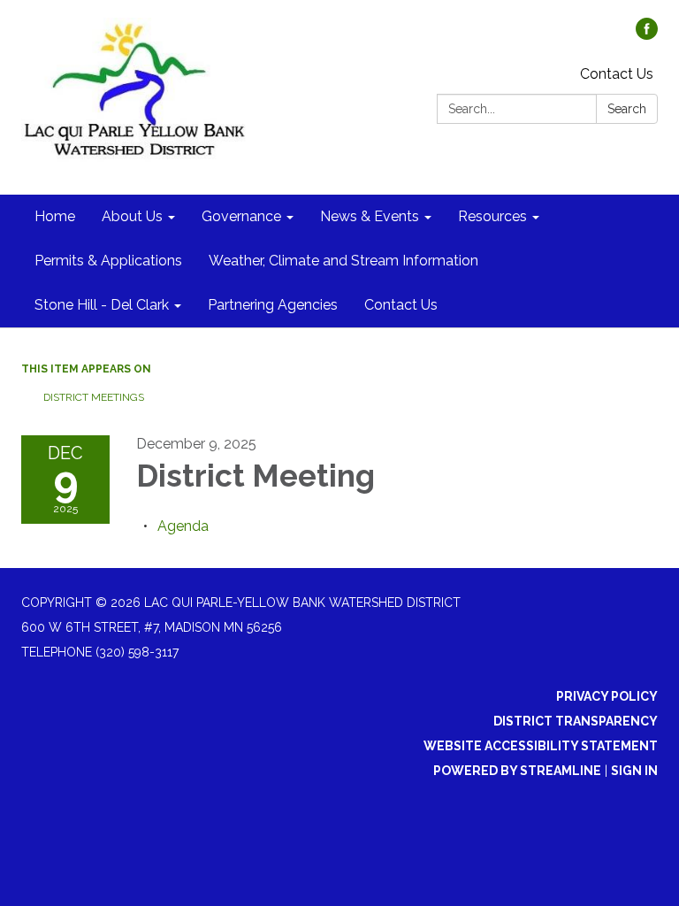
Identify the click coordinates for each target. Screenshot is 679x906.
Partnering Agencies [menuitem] (273, 304)
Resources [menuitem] (492, 216)
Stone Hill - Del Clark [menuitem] (101, 304)
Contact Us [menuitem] (401, 304)
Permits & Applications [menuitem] (108, 260)
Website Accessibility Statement (540, 746)
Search (626, 109)
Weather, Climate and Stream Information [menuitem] (343, 260)
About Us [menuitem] (132, 216)
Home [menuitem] (54, 216)
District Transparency (575, 721)
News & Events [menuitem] (369, 216)
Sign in (634, 771)
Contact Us (616, 73)
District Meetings (93, 397)
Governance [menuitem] (241, 216)
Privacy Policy (607, 696)
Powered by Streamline (517, 771)
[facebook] (647, 35)
